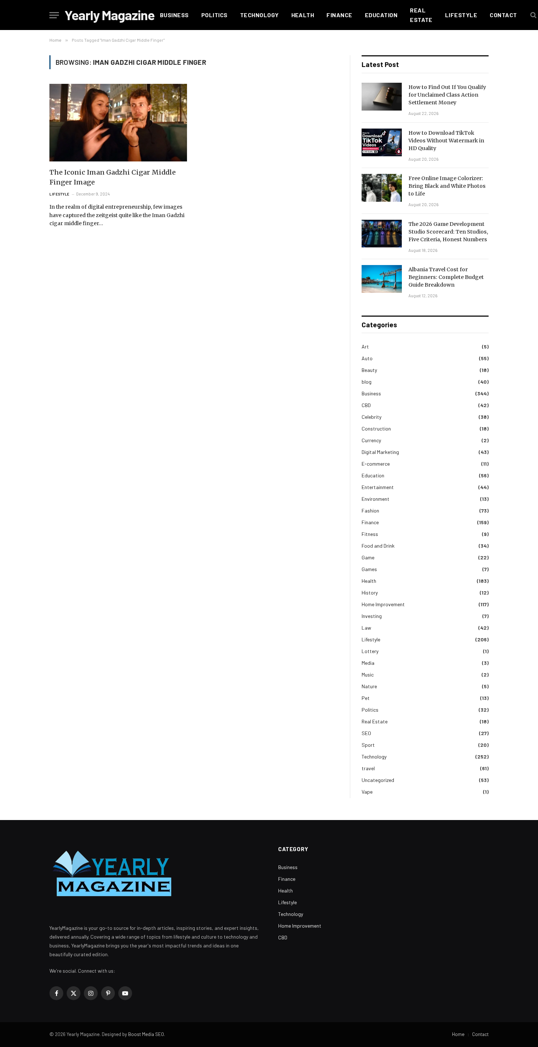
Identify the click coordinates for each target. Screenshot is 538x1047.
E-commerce (376, 464)
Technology (259, 14)
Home (458, 1034)
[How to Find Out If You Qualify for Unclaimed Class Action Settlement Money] (382, 97)
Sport (368, 745)
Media (368, 663)
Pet (366, 698)
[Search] (533, 15)
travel (368, 768)
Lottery (370, 651)
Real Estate (421, 15)
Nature (369, 686)
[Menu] (54, 15)
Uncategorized (378, 780)
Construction (376, 428)
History (370, 592)
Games (369, 569)
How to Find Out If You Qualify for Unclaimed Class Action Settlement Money (447, 95)
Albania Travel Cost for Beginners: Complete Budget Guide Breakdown (446, 277)
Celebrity (371, 417)
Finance (339, 14)
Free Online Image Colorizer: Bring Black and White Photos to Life (447, 186)
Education (381, 14)
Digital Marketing (380, 452)
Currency (371, 440)
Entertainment (378, 487)
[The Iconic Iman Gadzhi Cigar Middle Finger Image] (118, 122)
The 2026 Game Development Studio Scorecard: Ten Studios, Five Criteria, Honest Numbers (448, 232)
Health (302, 14)
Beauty (369, 370)
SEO (366, 733)
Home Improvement (383, 604)
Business (174, 14)
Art (365, 346)
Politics (214, 14)
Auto (367, 358)
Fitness (370, 534)
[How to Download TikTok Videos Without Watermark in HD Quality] (382, 142)
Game (368, 557)
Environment (375, 499)
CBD (366, 405)
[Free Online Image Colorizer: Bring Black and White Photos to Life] (382, 188)
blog (366, 382)
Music (368, 674)
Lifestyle (461, 14)
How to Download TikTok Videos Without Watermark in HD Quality (446, 141)
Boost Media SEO (146, 1034)
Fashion (370, 510)
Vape (367, 792)
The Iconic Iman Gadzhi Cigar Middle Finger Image (112, 177)
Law (366, 628)
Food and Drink (378, 546)
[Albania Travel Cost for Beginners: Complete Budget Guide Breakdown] (382, 279)
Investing (372, 616)
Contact (503, 14)
